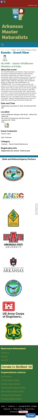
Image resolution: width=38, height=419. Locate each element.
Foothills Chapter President (10, 384)
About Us (4, 356)
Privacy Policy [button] (29, 409)
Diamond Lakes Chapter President (13, 388)
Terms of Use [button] (17, 409)
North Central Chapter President (12, 391)
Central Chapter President (10, 380)
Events (8, 50)
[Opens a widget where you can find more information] (30, 415)
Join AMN (4, 360)
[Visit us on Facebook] (1, 1)
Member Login (32, 5)
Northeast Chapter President (11, 395)
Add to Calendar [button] (5, 58)
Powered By (14, 412)
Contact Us (5, 353)
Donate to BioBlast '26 (17, 367)
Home (2, 50)
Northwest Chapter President (11, 399)
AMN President (6, 376)
